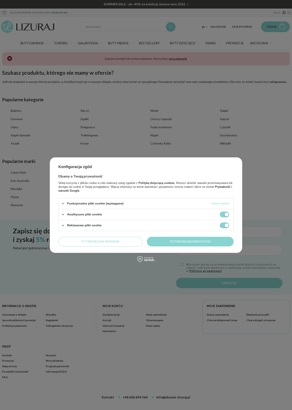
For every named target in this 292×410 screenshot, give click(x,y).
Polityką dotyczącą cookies (156, 182)
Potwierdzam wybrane (100, 241)
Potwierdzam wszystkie (190, 241)
